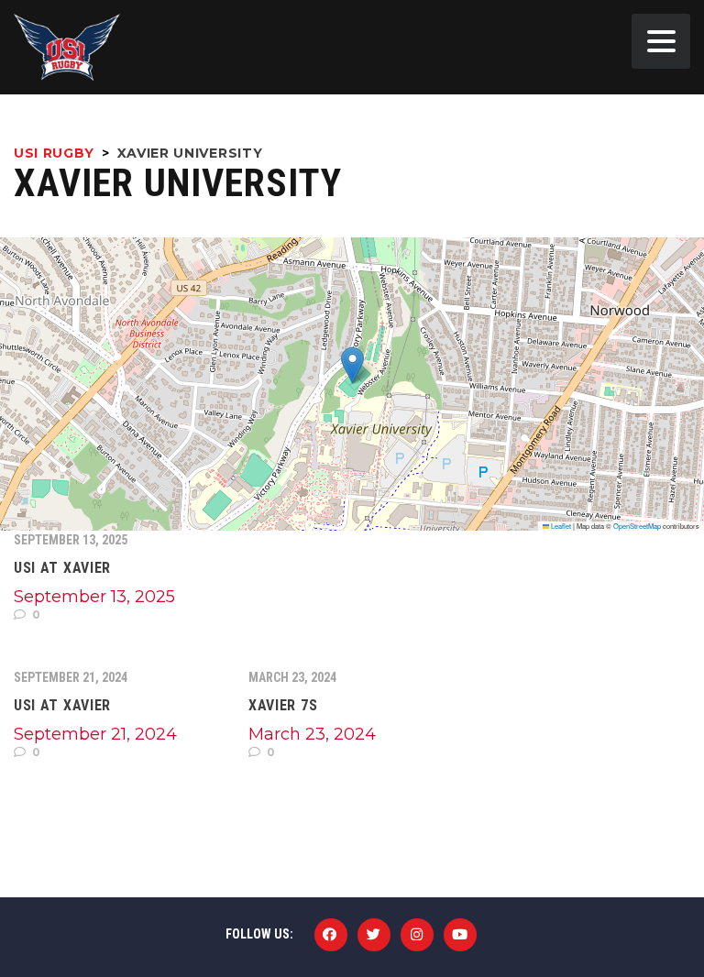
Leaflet (560, 526)
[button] (352, 365)
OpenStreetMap (637, 526)
